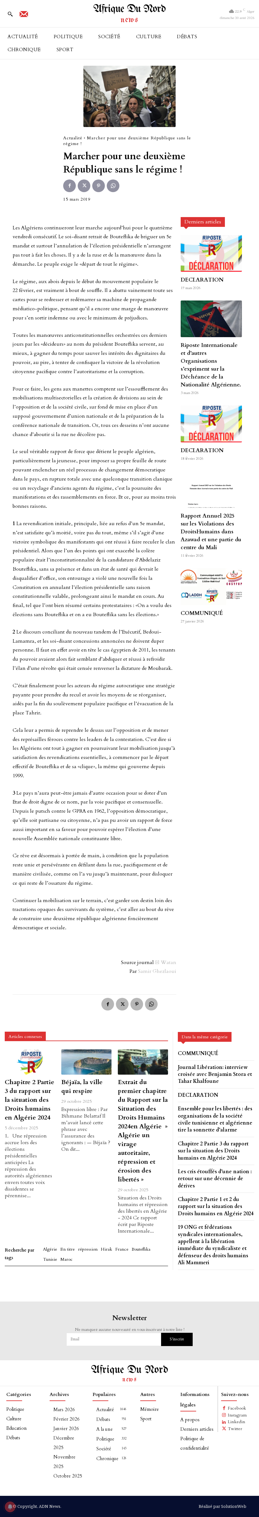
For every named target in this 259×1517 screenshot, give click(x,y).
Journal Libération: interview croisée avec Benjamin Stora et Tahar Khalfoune (215, 1074)
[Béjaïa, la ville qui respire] (86, 1061)
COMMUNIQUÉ (202, 613)
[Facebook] (69, 185)
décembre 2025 (63, 1443)
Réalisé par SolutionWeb (222, 1506)
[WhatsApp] (113, 185)
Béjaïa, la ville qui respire (82, 1086)
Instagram (237, 1415)
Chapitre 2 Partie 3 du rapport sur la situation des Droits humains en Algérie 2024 (29, 1100)
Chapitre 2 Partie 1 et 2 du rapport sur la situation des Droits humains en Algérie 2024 (216, 1206)
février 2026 (66, 1419)
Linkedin (236, 1422)
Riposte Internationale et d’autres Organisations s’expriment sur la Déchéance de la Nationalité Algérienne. (211, 365)
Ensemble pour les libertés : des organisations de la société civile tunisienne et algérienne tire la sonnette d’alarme (215, 1119)
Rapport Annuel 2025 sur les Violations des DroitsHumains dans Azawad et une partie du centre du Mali (211, 531)
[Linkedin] (224, 1422)
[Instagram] (224, 1415)
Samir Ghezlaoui (157, 971)
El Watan (165, 962)
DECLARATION (202, 279)
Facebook (237, 1408)
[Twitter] (84, 185)
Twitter (235, 1429)
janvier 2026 (66, 1428)
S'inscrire (177, 1339)
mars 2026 (64, 1409)
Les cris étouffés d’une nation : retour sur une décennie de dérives (215, 1178)
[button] (10, 14)
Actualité (72, 138)
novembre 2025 (64, 1462)
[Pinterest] (98, 185)
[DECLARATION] (211, 253)
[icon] (23, 16)
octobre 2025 (67, 1476)
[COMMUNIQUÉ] (211, 586)
